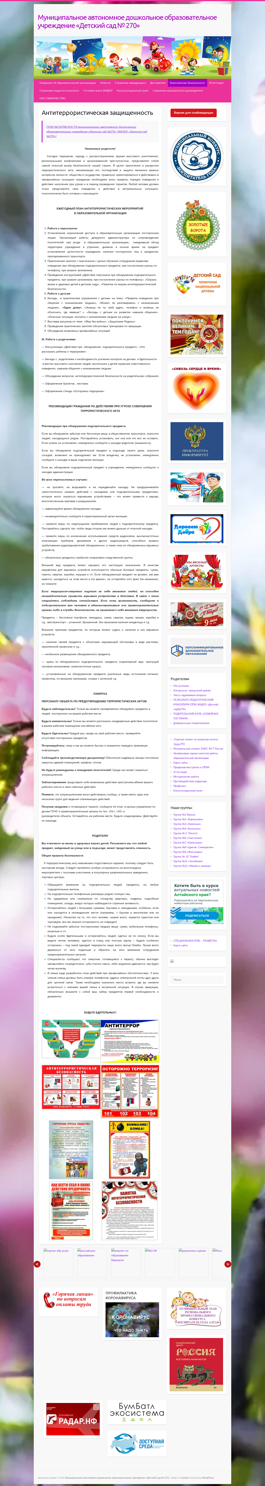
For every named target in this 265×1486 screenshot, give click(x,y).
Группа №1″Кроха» (184, 814)
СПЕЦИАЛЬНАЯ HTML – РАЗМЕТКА (195, 940)
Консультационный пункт (133, 90)
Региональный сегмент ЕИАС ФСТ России (198, 748)
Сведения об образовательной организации (68, 82)
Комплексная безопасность (187, 82)
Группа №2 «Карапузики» (188, 819)
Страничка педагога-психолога (59, 90)
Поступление (181, 685)
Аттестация (216, 82)
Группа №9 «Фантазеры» (188, 851)
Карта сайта (180, 762)
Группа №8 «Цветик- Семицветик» (193, 847)
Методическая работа (186, 776)
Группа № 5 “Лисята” (185, 833)
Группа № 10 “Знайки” (186, 856)
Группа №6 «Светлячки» (187, 838)
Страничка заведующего (130, 82)
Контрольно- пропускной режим (191, 690)
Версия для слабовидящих (193, 112)
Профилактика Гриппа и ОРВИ (191, 767)
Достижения (158, 82)
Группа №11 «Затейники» (188, 861)
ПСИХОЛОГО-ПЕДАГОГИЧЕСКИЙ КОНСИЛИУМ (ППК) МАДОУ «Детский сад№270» (195, 704)
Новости (105, 82)
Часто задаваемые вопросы (189, 695)
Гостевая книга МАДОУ (98, 90)
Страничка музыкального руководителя (178, 90)
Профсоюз (179, 786)
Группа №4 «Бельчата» (187, 828)
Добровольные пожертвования (191, 723)
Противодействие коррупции (190, 781)
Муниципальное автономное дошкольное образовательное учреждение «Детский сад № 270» (127, 21)
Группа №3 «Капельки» (187, 824)
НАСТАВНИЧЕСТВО (52, 98)
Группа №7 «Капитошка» (187, 842)
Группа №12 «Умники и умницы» (192, 865)
